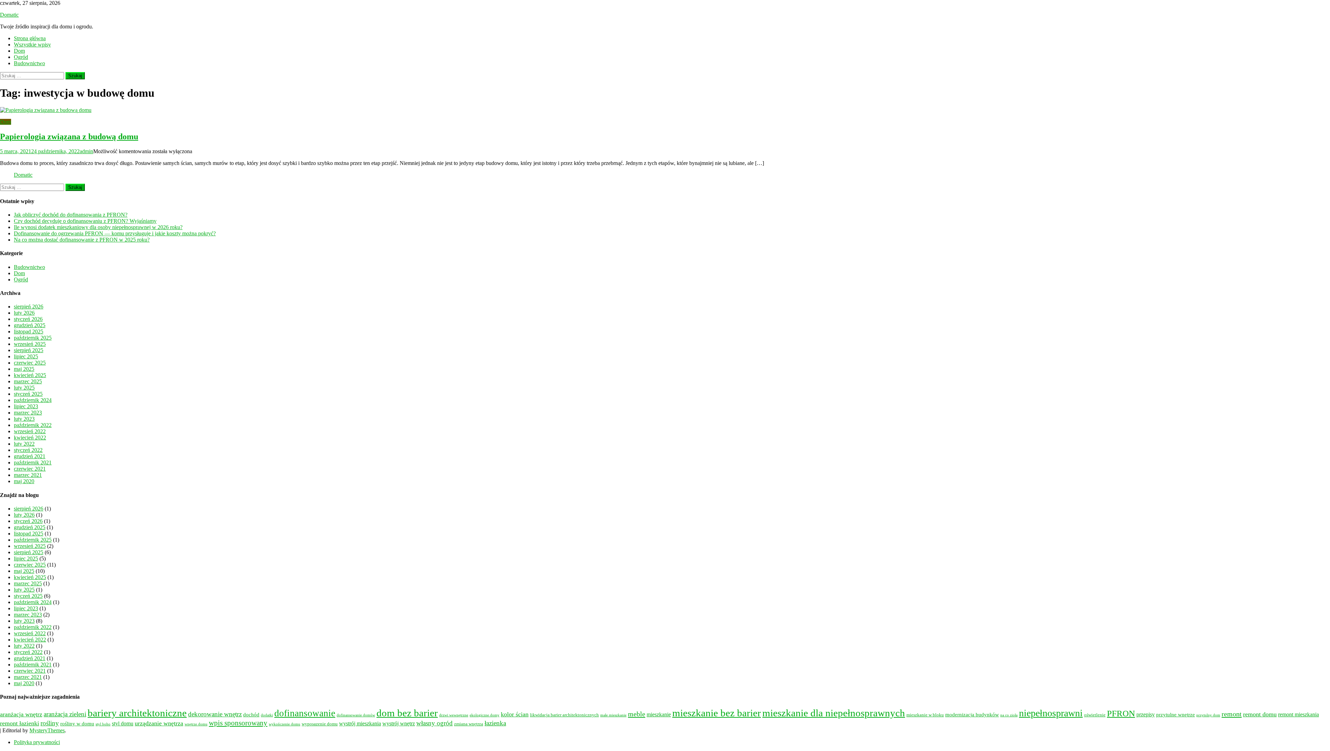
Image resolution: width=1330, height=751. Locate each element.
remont (1232, 714)
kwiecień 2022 (30, 437)
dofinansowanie (304, 713)
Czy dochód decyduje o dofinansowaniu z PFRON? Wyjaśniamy (85, 221)
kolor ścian (515, 714)
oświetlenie (1095, 715)
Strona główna (30, 38)
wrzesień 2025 (30, 344)
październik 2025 (33, 338)
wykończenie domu (284, 724)
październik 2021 (33, 462)
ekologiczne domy (484, 715)
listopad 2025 (28, 331)
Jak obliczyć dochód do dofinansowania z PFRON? (70, 215)
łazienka (495, 723)
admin (86, 151)
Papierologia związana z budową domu (69, 136)
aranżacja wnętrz (21, 714)
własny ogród (434, 723)
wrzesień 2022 (30, 431)
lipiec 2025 (26, 356)
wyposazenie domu (320, 724)
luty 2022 (24, 444)
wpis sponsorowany (238, 723)
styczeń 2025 (28, 394)
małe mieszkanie (613, 715)
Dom (19, 51)
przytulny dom (1208, 715)
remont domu (1260, 714)
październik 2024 (33, 400)
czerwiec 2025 (30, 363)
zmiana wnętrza (468, 724)
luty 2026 (24, 313)
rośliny (50, 723)
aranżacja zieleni (65, 714)
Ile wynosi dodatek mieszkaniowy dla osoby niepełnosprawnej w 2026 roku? (98, 227)
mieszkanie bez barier (716, 712)
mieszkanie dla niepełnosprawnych (833, 712)
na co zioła (1009, 715)
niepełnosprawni (1051, 713)
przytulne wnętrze (1175, 714)
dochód (251, 714)
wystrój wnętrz (398, 724)
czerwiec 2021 (30, 469)
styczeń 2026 (28, 319)
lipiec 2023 (26, 406)
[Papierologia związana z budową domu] (665, 110)
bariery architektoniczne (137, 712)
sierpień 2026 (28, 306)
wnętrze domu (196, 724)
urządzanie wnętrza (159, 723)
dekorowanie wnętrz (215, 714)
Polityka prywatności (37, 742)
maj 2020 (24, 481)
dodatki (267, 715)
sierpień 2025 (28, 350)
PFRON (1121, 713)
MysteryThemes (47, 730)
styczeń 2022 (28, 450)
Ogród (21, 57)
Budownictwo (29, 63)
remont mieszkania (1298, 714)
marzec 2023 (28, 413)
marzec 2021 (28, 475)
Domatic (9, 15)
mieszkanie (659, 714)
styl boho (103, 724)
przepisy (1145, 714)
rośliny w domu (77, 723)
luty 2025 (24, 388)
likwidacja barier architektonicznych (564, 715)
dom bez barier (407, 712)
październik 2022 (33, 425)
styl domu (122, 724)
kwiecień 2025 (30, 375)
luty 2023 (24, 419)
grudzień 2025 (29, 325)
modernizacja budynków (972, 714)
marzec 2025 (28, 381)
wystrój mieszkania (360, 724)
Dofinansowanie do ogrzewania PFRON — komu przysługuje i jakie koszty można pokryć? (115, 233)
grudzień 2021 (29, 456)
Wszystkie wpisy (32, 44)
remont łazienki (19, 723)
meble (636, 714)
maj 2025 (24, 369)
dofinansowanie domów (356, 715)
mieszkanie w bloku (925, 715)
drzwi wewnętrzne (453, 715)
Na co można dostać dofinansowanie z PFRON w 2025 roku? (82, 240)
